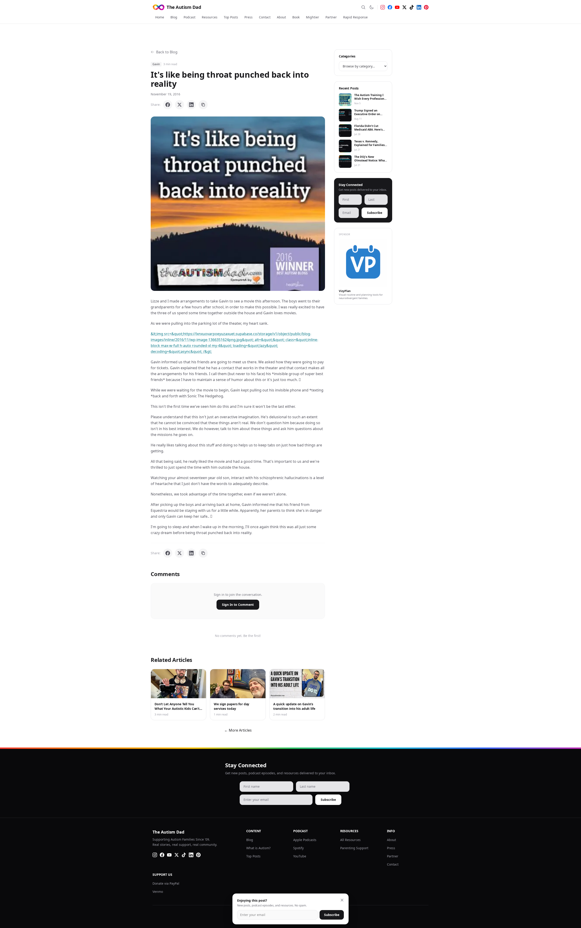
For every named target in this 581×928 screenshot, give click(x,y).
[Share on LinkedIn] (191, 104)
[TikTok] (411, 7)
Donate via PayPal (166, 883)
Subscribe (374, 212)
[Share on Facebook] (167, 104)
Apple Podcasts (304, 840)
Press (248, 17)
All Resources (350, 840)
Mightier (312, 17)
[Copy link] (203, 104)
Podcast (189, 17)
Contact (265, 17)
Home (159, 17)
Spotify (298, 848)
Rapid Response (355, 17)
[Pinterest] (426, 7)
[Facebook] (390, 7)
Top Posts (231, 17)
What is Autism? (258, 848)
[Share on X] (179, 104)
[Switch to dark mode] (371, 7)
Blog (173, 17)
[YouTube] (397, 7)
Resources (209, 17)
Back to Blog (166, 51)
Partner (331, 17)
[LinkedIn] (419, 7)
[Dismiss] (342, 900)
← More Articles (238, 730)
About (281, 17)
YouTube (299, 856)
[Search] (363, 7)
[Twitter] (404, 7)
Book (296, 17)
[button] (238, 203)
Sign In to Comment (238, 604)
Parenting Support (354, 848)
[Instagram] (382, 7)
